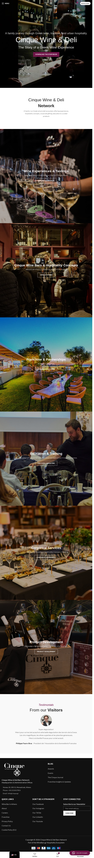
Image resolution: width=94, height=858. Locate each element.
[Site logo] (46, 3)
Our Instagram (38, 808)
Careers (5, 813)
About (4, 808)
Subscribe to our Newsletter (74, 804)
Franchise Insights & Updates (59, 782)
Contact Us (6, 825)
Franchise (5, 817)
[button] (79, 853)
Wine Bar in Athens (9, 804)
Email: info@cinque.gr (11, 793)
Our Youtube (37, 821)
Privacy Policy (7, 821)
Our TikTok (36, 813)
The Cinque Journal (55, 777)
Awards (51, 769)
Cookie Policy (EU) (9, 830)
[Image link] (14, 769)
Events (50, 773)
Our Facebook (38, 804)
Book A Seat (85, 3)
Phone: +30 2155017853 (12, 790)
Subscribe (69, 813)
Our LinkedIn (37, 817)
